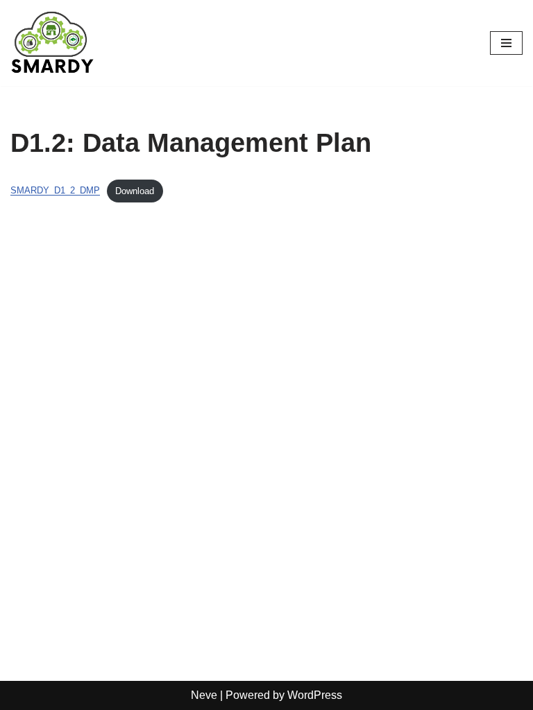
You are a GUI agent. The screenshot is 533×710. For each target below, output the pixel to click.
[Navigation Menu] (506, 43)
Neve (204, 695)
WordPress (314, 695)
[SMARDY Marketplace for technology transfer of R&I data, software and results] (52, 43)
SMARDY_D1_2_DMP (55, 191)
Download (134, 191)
